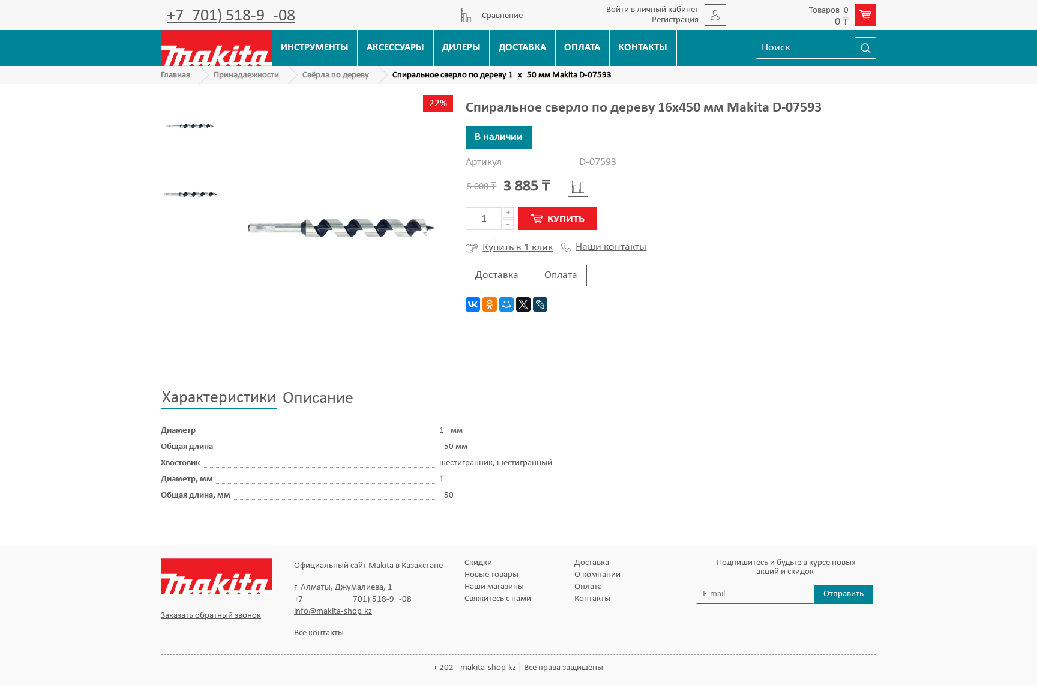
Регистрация (675, 20)
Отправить (843, 594)
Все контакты (319, 633)
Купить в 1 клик (517, 247)
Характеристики (219, 398)
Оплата (582, 48)
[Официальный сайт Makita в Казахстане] (216, 47)
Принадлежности (246, 75)
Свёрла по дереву (335, 75)
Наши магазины (494, 586)
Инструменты (315, 48)
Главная (175, 75)
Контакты (642, 48)
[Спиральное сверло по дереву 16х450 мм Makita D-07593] (190, 126)
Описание (318, 398)
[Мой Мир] (506, 304)
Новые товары (491, 574)
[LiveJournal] (540, 304)
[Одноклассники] (489, 304)
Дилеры (461, 48)
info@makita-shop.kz (333, 611)
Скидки (478, 562)
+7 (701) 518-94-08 (231, 16)
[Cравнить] (578, 187)
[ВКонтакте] (473, 304)
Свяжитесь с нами (497, 598)
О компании (597, 574)
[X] (523, 304)
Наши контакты (611, 247)
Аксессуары (395, 48)
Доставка (522, 48)
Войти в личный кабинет (652, 9)
